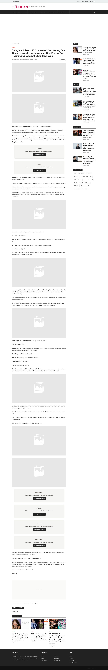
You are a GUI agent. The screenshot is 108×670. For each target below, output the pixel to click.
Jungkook (76, 176)
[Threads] (93, 1)
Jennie (75, 182)
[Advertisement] (54, 27)
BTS (75, 173)
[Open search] (94, 12)
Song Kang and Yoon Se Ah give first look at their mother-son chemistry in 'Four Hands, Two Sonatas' (89, 117)
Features (60, 12)
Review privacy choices (39, 154)
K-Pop (19, 12)
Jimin (79, 179)
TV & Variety (44, 12)
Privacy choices (73, 662)
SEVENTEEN (77, 188)
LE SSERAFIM (84, 176)
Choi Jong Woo (34, 603)
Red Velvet (85, 188)
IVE (75, 179)
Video (71, 12)
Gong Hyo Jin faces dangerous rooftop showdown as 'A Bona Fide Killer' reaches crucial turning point (89, 91)
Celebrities (36, 12)
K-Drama (24, 12)
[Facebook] (91, 1)
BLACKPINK (81, 173)
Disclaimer (72, 660)
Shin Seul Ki (26, 603)
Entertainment (52, 12)
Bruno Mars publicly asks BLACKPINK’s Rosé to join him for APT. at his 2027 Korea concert (89, 134)
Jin (91, 176)
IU (92, 179)
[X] (95, 1)
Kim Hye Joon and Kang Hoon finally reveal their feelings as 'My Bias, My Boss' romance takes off (89, 104)
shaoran (23, 59)
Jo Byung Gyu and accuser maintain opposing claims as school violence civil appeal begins (89, 147)
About (86, 1)
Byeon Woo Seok (85, 185)
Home (14, 12)
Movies (30, 12)
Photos (67, 12)
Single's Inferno (16, 603)
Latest (78, 1)
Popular (82, 1)
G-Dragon (87, 182)
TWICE (81, 182)
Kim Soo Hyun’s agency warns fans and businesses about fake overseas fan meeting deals (89, 160)
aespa (84, 179)
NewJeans (89, 173)
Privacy (71, 658)
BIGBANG (76, 185)
